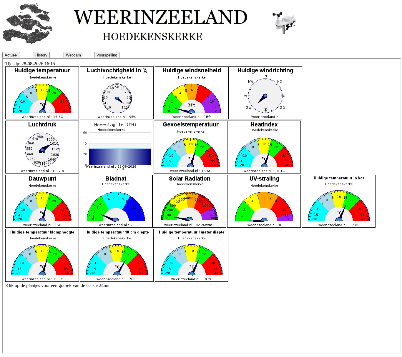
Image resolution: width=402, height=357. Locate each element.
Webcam (73, 55)
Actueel (11, 55)
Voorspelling (107, 55)
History (41, 55)
